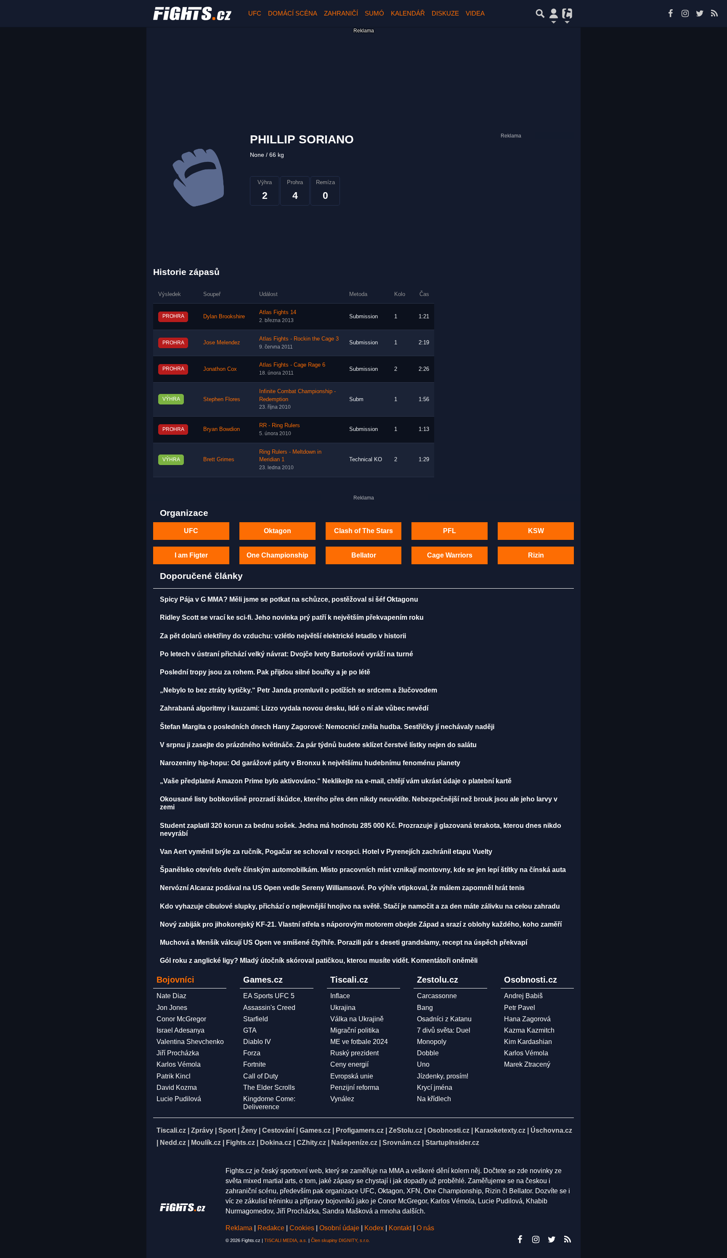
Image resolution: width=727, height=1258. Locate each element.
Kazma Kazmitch (529, 1030)
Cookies (301, 1228)
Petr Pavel (519, 1007)
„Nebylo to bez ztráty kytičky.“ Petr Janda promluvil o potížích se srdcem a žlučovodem (298, 690)
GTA (250, 1030)
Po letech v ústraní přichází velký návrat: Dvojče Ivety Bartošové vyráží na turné (286, 654)
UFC (254, 13)
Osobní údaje (339, 1228)
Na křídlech (434, 1098)
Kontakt (401, 1228)
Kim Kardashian (528, 1041)
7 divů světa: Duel (443, 1030)
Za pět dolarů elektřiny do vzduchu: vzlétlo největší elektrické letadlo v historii (283, 636)
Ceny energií (349, 1064)
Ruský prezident (354, 1053)
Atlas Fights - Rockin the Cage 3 (299, 339)
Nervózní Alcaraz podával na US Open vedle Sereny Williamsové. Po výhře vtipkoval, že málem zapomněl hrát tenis (342, 887)
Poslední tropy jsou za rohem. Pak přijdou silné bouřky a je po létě (265, 672)
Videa (475, 13)
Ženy (249, 1130)
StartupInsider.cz (452, 1142)
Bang (425, 1007)
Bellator (363, 555)
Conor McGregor (181, 1019)
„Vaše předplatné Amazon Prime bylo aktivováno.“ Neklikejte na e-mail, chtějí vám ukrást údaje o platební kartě (336, 781)
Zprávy (202, 1130)
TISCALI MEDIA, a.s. (285, 1240)
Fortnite (254, 1064)
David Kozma (177, 1087)
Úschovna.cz (551, 1130)
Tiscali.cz (171, 1130)
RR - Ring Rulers (279, 425)
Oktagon (277, 530)
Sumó (374, 13)
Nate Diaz (171, 995)
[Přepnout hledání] (540, 13)
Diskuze (445, 13)
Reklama (239, 1228)
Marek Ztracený (527, 1064)
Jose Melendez (221, 343)
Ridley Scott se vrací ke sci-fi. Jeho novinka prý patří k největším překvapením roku (292, 617)
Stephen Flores (221, 399)
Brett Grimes (218, 459)
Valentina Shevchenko (190, 1041)
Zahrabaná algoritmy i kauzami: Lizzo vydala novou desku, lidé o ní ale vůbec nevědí (294, 708)
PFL (449, 530)
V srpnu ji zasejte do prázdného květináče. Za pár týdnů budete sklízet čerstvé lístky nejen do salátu (318, 744)
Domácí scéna (292, 13)
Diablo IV (257, 1041)
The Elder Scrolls (269, 1087)
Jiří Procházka (178, 1053)
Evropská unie (351, 1076)
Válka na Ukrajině (357, 1019)
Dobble (428, 1053)
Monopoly (431, 1041)
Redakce (270, 1228)
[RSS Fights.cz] (714, 13)
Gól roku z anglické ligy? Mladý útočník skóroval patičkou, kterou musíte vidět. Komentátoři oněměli (319, 960)
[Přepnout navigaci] (553, 13)
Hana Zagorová (527, 1019)
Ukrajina (343, 1007)
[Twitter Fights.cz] (699, 13)
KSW (536, 530)
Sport (227, 1130)
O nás (425, 1228)
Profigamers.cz (360, 1130)
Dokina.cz (276, 1142)
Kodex (374, 1228)
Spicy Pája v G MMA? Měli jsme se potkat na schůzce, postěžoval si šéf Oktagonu (289, 599)
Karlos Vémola (179, 1064)
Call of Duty (260, 1076)
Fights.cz (240, 1142)
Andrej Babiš (523, 995)
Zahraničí (341, 13)
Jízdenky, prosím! (442, 1076)
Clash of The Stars (363, 530)
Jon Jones (172, 1007)
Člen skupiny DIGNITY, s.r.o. (340, 1240)
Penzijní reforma (354, 1087)
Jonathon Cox (220, 369)
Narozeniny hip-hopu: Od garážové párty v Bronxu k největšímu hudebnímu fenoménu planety (310, 762)
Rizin (536, 555)
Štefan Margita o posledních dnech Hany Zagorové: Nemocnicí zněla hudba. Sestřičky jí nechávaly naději (327, 726)
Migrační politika (354, 1030)
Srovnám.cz (401, 1142)
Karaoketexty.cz (500, 1130)
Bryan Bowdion (221, 429)
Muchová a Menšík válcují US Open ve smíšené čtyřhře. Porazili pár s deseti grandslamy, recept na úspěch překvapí (343, 942)
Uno (423, 1064)
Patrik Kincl (174, 1076)
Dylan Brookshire (224, 317)
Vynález (342, 1098)
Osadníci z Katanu (444, 1019)
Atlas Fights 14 (277, 312)
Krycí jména (434, 1087)
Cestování (278, 1130)
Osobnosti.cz (448, 1130)
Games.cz (315, 1130)
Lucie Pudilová (179, 1098)
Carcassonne (437, 995)
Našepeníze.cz (354, 1142)
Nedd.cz (173, 1142)
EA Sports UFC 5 (269, 995)
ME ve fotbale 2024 (359, 1041)
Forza (251, 1053)
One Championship (277, 555)
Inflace (340, 995)
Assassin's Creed (269, 1007)
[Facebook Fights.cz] (670, 13)
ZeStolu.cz (405, 1130)
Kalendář (408, 13)
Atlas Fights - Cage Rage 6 (292, 365)
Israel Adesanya (180, 1030)
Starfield (255, 1019)
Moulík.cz (206, 1142)
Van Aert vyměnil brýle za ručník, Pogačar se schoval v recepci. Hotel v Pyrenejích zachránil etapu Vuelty (326, 851)
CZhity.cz (311, 1142)
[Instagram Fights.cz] (685, 13)
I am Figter (191, 555)
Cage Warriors (449, 555)
